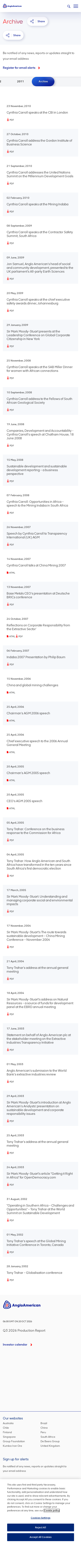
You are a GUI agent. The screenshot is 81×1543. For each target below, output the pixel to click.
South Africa (47, 1436)
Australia (8, 1423)
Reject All (40, 1527)
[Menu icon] (75, 5)
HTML (12, 573)
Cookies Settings (40, 1517)
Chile (6, 1427)
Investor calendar (15, 1344)
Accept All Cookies (40, 1537)
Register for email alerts (19, 68)
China (44, 1427)
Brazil (43, 1423)
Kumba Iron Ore (12, 1445)
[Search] (68, 6)
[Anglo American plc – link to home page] (12, 5)
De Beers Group (50, 1441)
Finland (7, 1432)
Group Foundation (14, 1441)
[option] (20, 81)
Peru (43, 1432)
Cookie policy (52, 1510)
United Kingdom (50, 1445)
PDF (12, 120)
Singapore (9, 1436)
